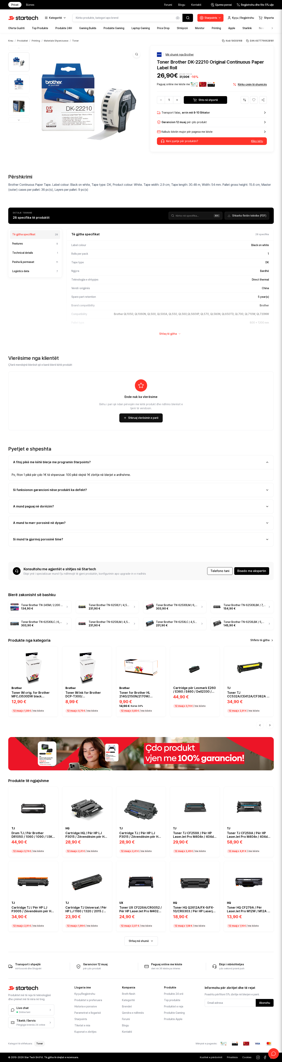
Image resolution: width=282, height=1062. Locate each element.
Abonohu (264, 1002)
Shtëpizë (182, 28)
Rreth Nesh (128, 993)
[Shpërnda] (263, 100)
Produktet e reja (173, 1006)
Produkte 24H (63, 28)
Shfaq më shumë (139, 941)
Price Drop (163, 28)
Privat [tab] (14, 4)
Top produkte (172, 1000)
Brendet (127, 1006)
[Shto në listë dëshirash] (53, 650)
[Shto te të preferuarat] (254, 100)
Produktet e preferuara (88, 1000)
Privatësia (232, 1057)
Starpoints (80, 1019)
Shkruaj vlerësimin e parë (143, 417)
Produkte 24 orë (173, 993)
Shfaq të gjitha (168, 333)
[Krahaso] (244, 100)
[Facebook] (265, 1057)
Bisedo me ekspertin (251, 571)
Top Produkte (40, 28)
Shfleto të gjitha (260, 640)
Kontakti (196, 4)
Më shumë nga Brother (180, 54)
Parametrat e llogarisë (87, 1012)
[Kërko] (187, 18)
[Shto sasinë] (177, 100)
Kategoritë (128, 1000)
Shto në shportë (208, 99)
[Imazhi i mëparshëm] (18, 48)
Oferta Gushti (16, 28)
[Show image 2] (18, 84)
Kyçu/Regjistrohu (84, 993)
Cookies (246, 1057)
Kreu (10, 40)
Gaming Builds (87, 28)
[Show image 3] (18, 106)
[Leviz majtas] (260, 725)
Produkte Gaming (114, 28)
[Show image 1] (18, 61)
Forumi (168, 4)
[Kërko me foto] (177, 18)
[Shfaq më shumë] (272, 28)
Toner (75, 40)
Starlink (247, 28)
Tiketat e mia (82, 1025)
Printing (216, 28)
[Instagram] (258, 1057)
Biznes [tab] (30, 4)
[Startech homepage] (23, 18)
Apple (231, 28)
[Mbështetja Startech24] (273, 1053)
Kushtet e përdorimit (211, 1057)
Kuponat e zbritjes (85, 1031)
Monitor (199, 28)
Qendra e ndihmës (133, 1012)
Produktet (22, 40)
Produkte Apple (173, 1019)
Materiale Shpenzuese (56, 40)
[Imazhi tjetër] (18, 120)
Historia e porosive (85, 1006)
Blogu (181, 4)
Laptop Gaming (141, 28)
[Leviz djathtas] (270, 725)
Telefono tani (219, 571)
